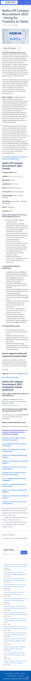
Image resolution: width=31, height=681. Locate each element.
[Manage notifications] (27, 677)
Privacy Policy (8, 673)
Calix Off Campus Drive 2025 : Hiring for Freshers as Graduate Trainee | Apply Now (14, 586)
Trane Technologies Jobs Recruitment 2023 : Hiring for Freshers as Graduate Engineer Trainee (14, 524)
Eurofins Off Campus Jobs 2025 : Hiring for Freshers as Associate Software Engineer (15, 600)
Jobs (3, 515)
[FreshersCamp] (9, 2)
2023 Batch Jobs (14, 510)
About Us (23, 673)
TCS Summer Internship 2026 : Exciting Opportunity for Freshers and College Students (15, 566)
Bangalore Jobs (6, 513)
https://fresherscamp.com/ (12, 405)
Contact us (21, 676)
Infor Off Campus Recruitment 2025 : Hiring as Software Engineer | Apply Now (15, 655)
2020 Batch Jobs (9, 508)
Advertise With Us (12, 676)
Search (24, 552)
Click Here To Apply (16, 373)
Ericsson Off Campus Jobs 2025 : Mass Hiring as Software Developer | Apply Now (15, 620)
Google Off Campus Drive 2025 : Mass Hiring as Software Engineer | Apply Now (15, 640)
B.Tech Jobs (22, 510)
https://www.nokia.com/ (15, 176)
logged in (13, 538)
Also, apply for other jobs (10, 377)
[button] (21, 2)
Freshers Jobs (24, 513)
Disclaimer (16, 673)
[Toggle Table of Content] (18, 48)
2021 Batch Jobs (19, 508)
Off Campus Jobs (10, 515)
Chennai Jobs (16, 513)
